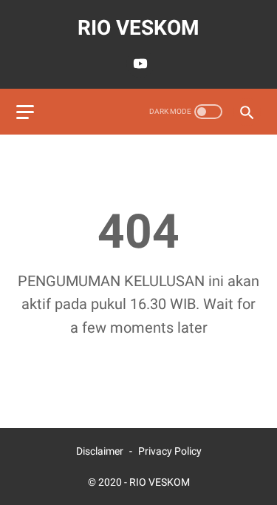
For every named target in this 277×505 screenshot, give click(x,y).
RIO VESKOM (138, 28)
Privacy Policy (170, 451)
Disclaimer (99, 451)
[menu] (25, 112)
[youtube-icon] (138, 63)
